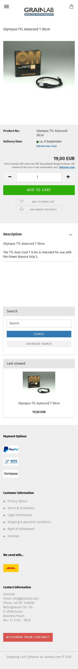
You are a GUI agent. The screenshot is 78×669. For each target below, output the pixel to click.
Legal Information (20, 515)
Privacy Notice (17, 501)
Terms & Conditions (21, 508)
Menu (6, 6)
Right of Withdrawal (21, 529)
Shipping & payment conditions (29, 522)
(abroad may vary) (46, 146)
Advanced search (39, 343)
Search (39, 334)
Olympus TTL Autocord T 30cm (39, 403)
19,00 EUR (39, 412)
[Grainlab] (39, 11)
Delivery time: (12, 141)
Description (12, 234)
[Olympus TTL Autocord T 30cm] (39, 67)
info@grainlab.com (25, 598)
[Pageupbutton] (66, 662)
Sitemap (13, 536)
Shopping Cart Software (22, 657)
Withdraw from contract (28, 637)
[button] (9, 177)
